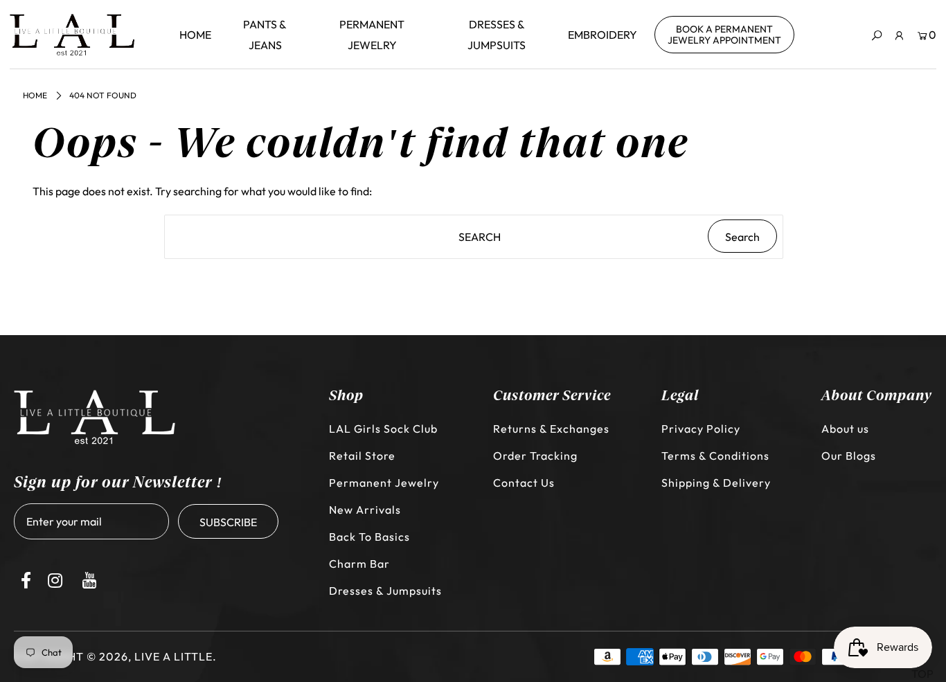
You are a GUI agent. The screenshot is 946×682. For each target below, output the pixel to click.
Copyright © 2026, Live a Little (113, 656)
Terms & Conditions (715, 456)
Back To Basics (369, 537)
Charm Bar (359, 564)
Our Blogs (848, 456)
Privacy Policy (700, 429)
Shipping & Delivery (716, 483)
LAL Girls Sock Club (383, 429)
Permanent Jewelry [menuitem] (371, 34)
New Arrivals (365, 510)
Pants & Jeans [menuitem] (265, 34)
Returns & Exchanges (551, 429)
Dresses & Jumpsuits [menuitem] (496, 34)
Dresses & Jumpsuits (385, 591)
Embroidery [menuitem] (602, 35)
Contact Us (524, 483)
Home (35, 95)
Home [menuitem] (195, 35)
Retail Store (362, 456)
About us (845, 429)
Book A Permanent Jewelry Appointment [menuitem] (724, 34)
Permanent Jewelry (384, 483)
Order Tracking (535, 456)
